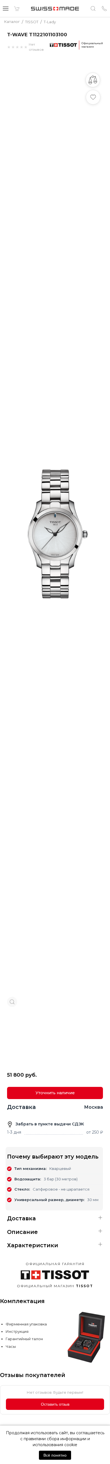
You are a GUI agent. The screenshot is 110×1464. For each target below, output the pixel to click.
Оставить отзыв (55, 1404)
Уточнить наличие (55, 1092)
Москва (93, 1107)
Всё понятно (55, 1455)
